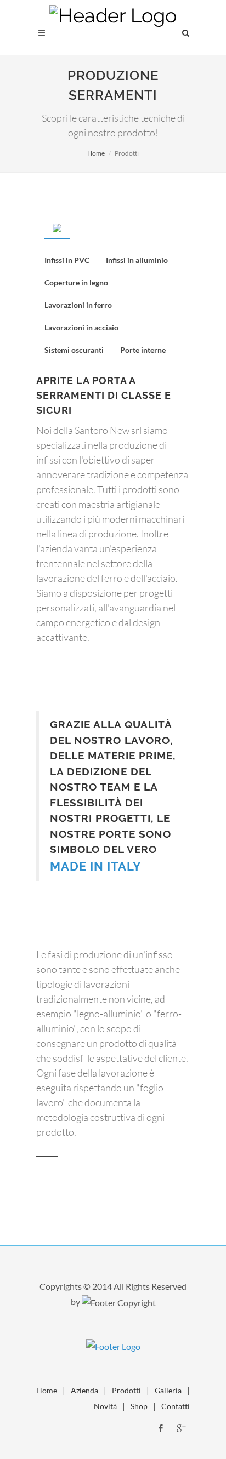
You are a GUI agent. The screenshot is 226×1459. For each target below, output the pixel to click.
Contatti (175, 1406)
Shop (139, 1406)
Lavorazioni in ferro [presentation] (78, 305)
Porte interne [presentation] (143, 349)
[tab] (57, 227)
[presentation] (57, 227)
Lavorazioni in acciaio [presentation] (81, 327)
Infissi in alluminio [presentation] (137, 260)
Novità (105, 1406)
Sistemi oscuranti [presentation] (74, 349)
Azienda (84, 1390)
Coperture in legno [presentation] (76, 282)
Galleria (168, 1390)
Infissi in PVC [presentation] (66, 260)
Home (96, 153)
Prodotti (126, 1390)
